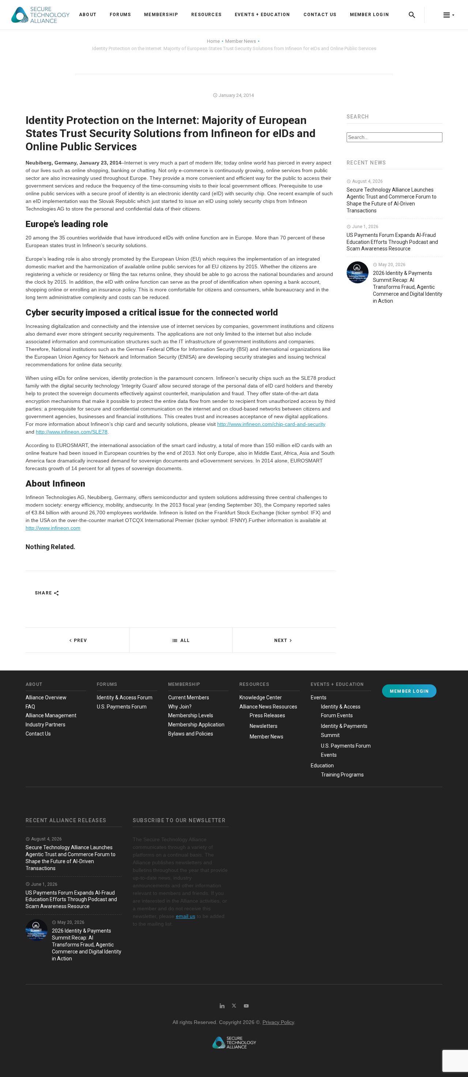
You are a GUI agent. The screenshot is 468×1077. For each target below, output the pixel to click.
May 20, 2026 (391, 264)
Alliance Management (51, 715)
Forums (120, 14)
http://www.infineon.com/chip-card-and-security (271, 424)
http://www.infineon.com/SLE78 (71, 432)
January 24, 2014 (236, 95)
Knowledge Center (260, 697)
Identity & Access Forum (124, 697)
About (88, 14)
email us (185, 916)
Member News (266, 737)
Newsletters (264, 726)
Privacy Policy (278, 1022)
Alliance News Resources (268, 707)
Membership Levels (190, 715)
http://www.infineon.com (53, 528)
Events (319, 697)
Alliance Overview (46, 697)
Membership (161, 14)
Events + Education (262, 14)
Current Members (188, 697)
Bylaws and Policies (190, 734)
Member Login (369, 14)
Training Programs (342, 775)
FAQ (30, 707)
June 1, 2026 (364, 226)
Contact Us (320, 14)
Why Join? (180, 707)
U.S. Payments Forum (122, 707)
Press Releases (267, 715)
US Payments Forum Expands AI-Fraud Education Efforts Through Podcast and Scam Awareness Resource (392, 242)
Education (322, 765)
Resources (206, 14)
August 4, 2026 (367, 181)
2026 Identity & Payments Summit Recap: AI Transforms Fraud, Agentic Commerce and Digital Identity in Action (407, 287)
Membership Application (196, 725)
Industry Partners (45, 725)
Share (44, 593)
